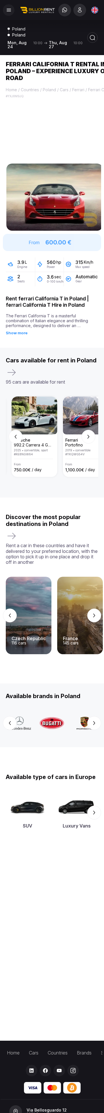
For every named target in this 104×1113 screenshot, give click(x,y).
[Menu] (8, 10)
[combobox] (94, 10)
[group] (52, 437)
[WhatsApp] (64, 10)
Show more (16, 333)
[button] (54, 197)
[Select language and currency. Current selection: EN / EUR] (94, 10)
